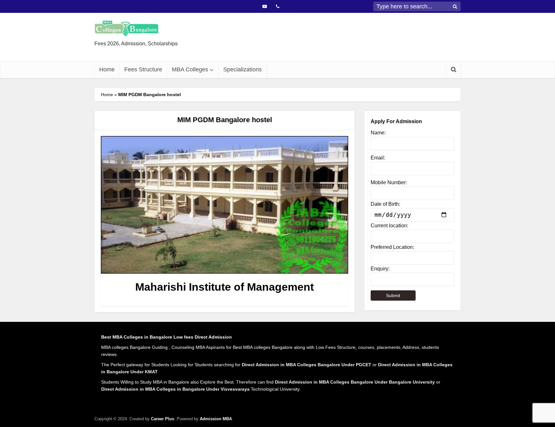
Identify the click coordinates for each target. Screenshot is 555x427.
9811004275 (302, 49)
